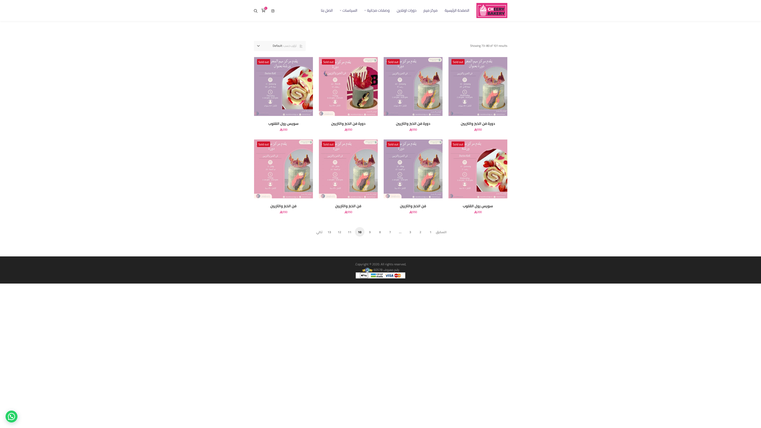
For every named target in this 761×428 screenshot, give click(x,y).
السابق (441, 232)
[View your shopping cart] (264, 10)
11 (349, 232)
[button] (11, 416)
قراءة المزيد (497, 86)
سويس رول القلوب (283, 124)
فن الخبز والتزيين (413, 206)
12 (339, 232)
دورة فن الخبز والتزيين (478, 124)
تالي (319, 232)
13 (329, 232)
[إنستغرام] (272, 10)
